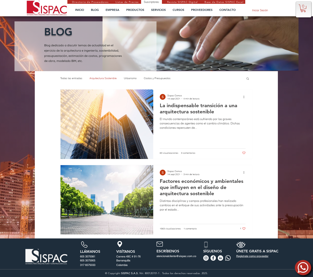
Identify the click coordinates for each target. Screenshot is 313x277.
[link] (303, 8)
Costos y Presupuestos (157, 78)
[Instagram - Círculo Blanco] (206, 258)
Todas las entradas (71, 78)
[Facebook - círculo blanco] (213, 258)
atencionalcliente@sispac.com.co (176, 256)
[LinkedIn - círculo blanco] (220, 258)
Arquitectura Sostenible (103, 78)
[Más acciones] (245, 97)
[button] (247, 79)
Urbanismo (130, 78)
